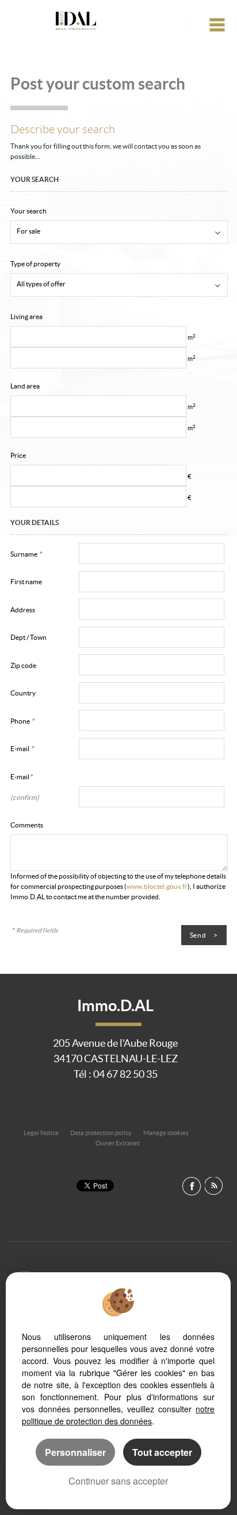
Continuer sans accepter (118, 1480)
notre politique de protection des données (118, 1415)
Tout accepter (162, 1452)
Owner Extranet (117, 1143)
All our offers (190, 24)
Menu (218, 24)
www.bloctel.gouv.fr (157, 886)
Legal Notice (41, 1132)
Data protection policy (101, 1132)
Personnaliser (75, 1452)
